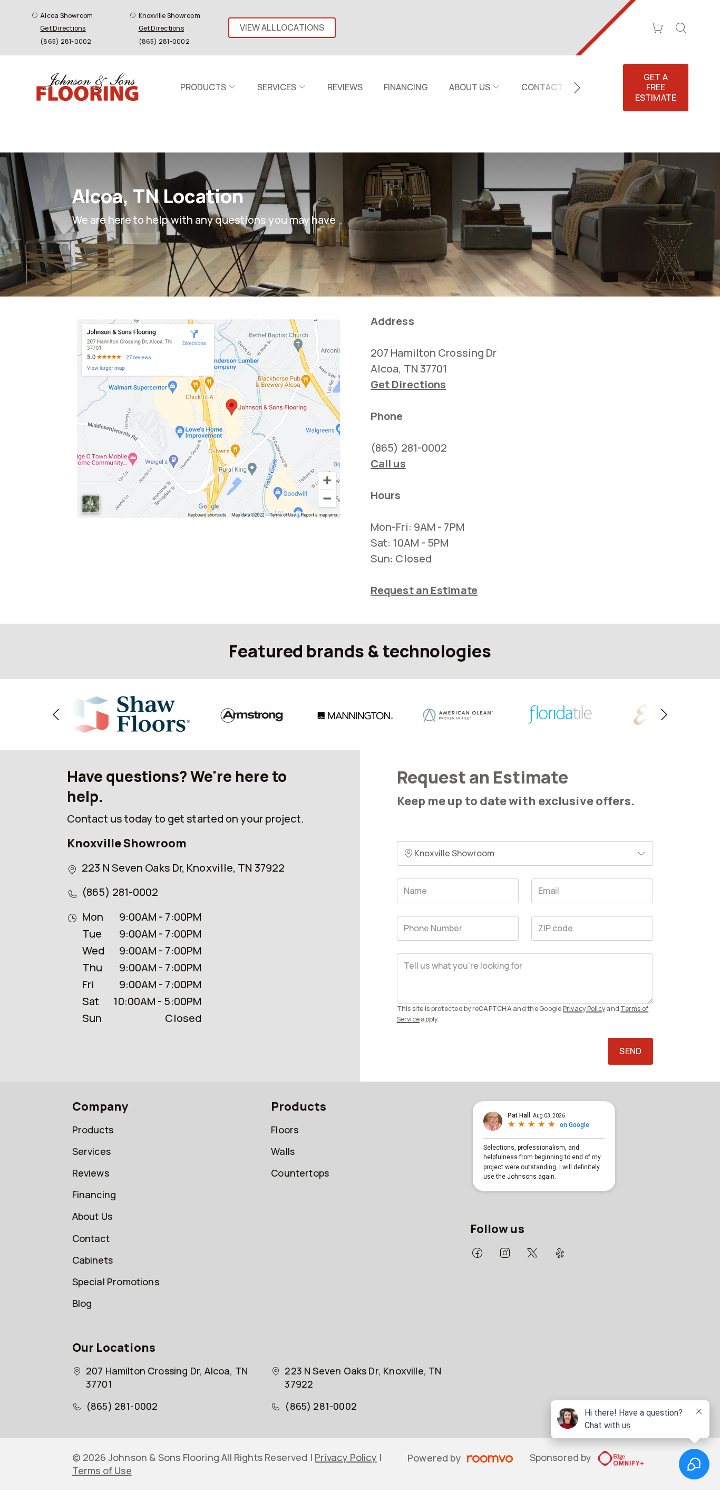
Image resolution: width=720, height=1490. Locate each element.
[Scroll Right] (572, 87)
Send (630, 1051)
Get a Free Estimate (655, 87)
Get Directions (62, 28)
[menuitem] (208, 87)
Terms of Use (102, 1470)
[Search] (681, 28)
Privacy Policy (584, 1008)
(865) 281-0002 (65, 41)
